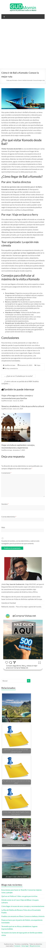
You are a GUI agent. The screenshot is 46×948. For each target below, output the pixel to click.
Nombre (4, 504)
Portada (14, 80)
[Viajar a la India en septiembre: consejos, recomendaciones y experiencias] (15, 414)
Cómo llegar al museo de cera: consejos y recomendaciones (22, 906)
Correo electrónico (8, 517)
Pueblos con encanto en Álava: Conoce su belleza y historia (22, 916)
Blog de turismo (35, 946)
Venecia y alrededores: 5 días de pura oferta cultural (22, 406)
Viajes (38, 365)
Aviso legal (25, 946)
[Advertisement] (23, 44)
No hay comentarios (11, 368)
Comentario (6, 473)
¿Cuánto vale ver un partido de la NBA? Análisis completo (20, 382)
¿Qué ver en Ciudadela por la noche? (18, 376)
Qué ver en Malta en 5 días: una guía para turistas (19, 896)
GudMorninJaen (9, 365)
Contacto (17, 946)
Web (3, 527)
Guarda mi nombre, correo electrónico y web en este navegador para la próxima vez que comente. (20, 542)
